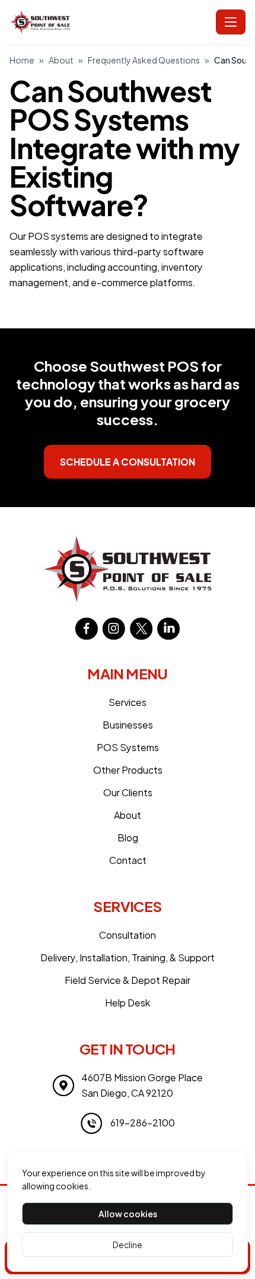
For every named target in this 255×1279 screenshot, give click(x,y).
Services (127, 702)
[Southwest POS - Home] (110, 22)
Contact (127, 860)
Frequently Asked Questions (144, 60)
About (61, 60)
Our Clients (127, 792)
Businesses (128, 724)
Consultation (127, 935)
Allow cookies (127, 1213)
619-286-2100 (142, 1122)
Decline (127, 1244)
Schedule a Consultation (127, 461)
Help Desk (127, 1002)
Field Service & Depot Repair (127, 980)
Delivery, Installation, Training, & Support (127, 957)
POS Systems (128, 747)
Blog (127, 837)
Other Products (127, 770)
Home (21, 60)
